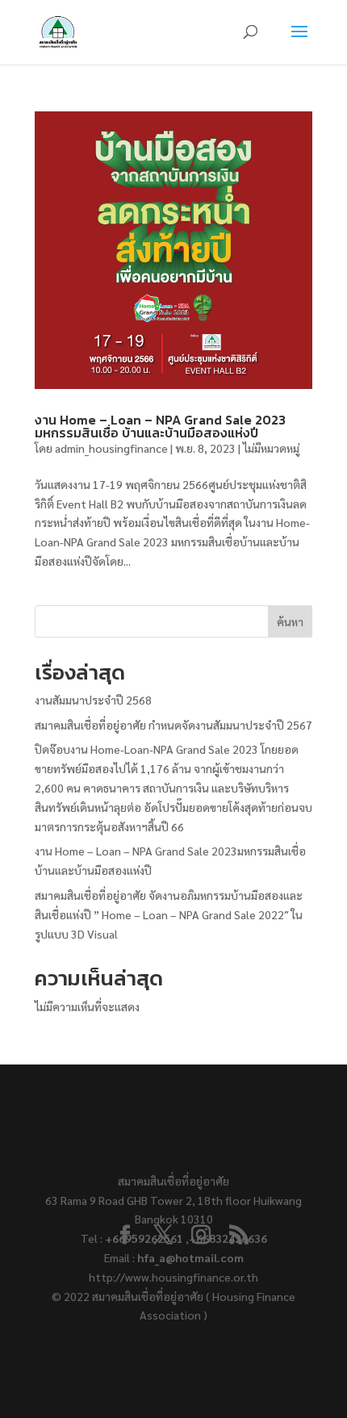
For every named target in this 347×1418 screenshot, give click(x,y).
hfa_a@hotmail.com (190, 1257)
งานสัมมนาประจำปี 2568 (93, 699)
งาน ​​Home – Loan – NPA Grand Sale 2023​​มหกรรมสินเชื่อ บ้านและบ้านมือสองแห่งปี (160, 426)
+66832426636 (228, 1238)
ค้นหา (290, 621)
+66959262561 (145, 1238)
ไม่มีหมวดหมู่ (271, 448)
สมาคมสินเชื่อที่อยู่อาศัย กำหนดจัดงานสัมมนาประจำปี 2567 (173, 724)
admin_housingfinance (111, 448)
